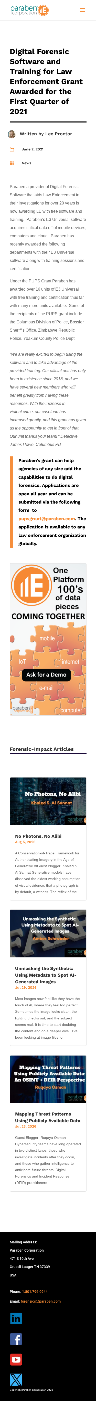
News (26, 163)
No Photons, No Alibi (38, 836)
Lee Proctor (58, 133)
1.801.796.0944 (35, 1292)
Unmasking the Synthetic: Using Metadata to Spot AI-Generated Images (46, 975)
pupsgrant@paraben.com (46, 518)
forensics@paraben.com (41, 1301)
